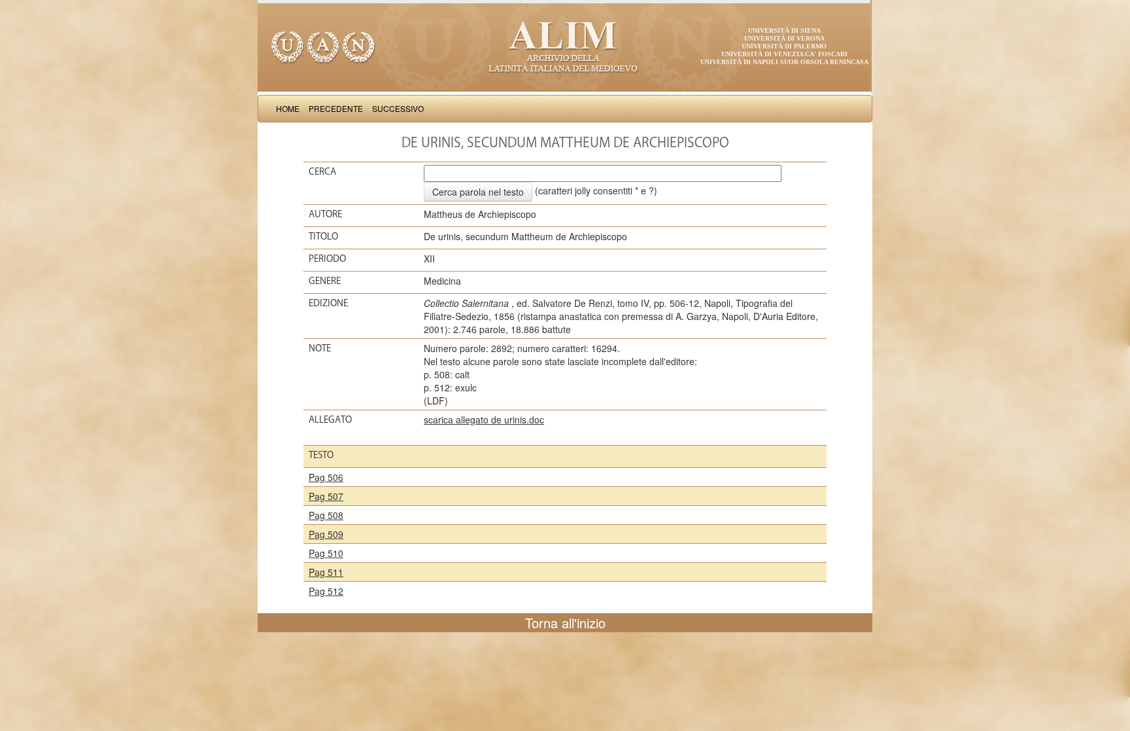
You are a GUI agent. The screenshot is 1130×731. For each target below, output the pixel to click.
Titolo (323, 236)
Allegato (330, 419)
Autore (325, 214)
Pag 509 (326, 534)
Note (320, 348)
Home (288, 108)
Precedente (336, 108)
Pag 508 (326, 515)
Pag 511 (326, 572)
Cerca (322, 171)
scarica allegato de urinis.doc (484, 419)
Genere (325, 280)
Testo (321, 454)
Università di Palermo (784, 46)
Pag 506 (326, 477)
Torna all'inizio (565, 622)
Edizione (328, 303)
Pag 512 (326, 590)
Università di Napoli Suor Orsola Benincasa (784, 61)
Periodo (327, 258)
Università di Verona (784, 38)
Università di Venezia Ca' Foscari (784, 54)
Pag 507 (326, 496)
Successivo (398, 108)
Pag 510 (326, 553)
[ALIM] (565, 45)
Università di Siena (784, 30)
